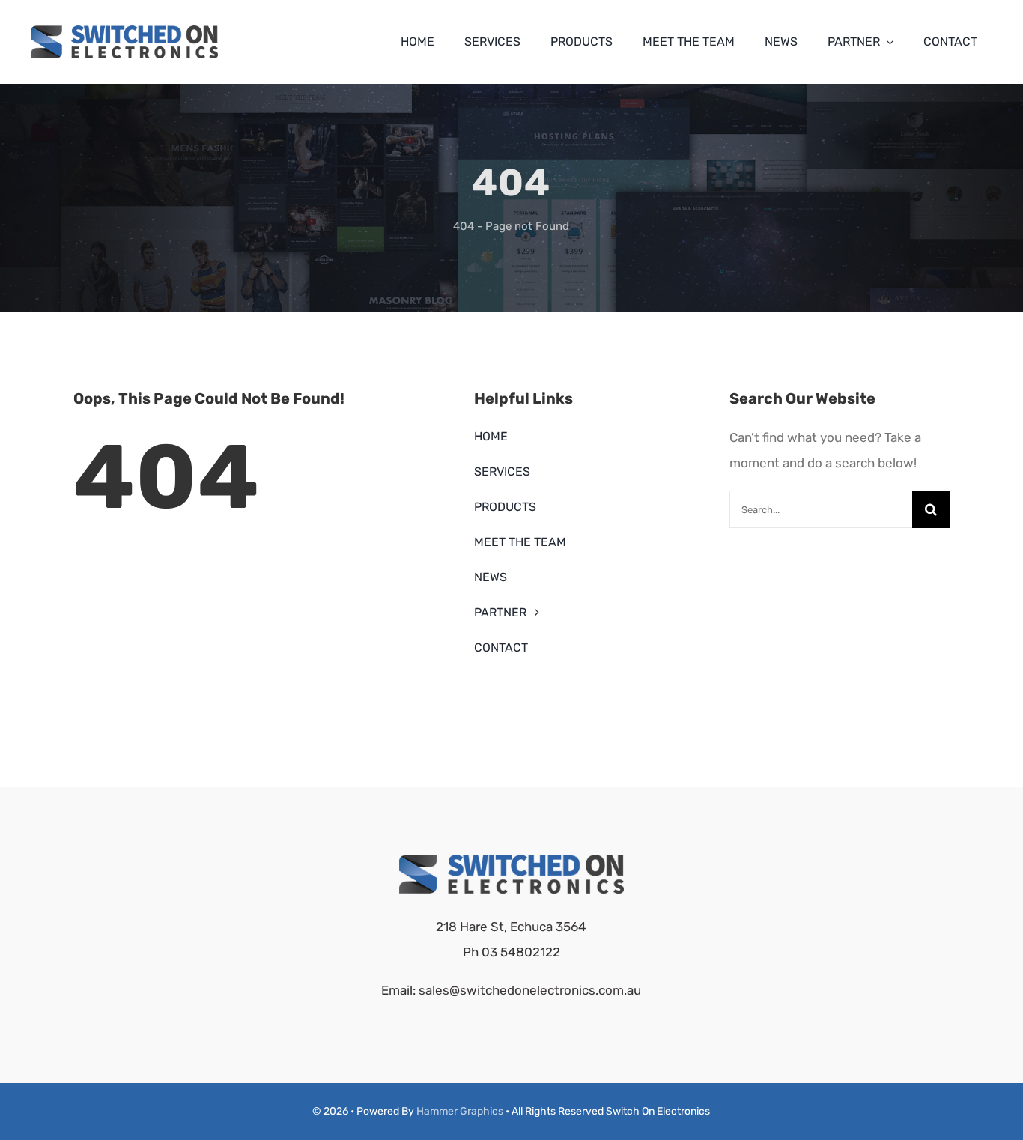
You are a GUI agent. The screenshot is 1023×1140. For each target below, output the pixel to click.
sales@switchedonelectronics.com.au (530, 990)
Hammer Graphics (459, 1111)
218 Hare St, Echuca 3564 (511, 926)
